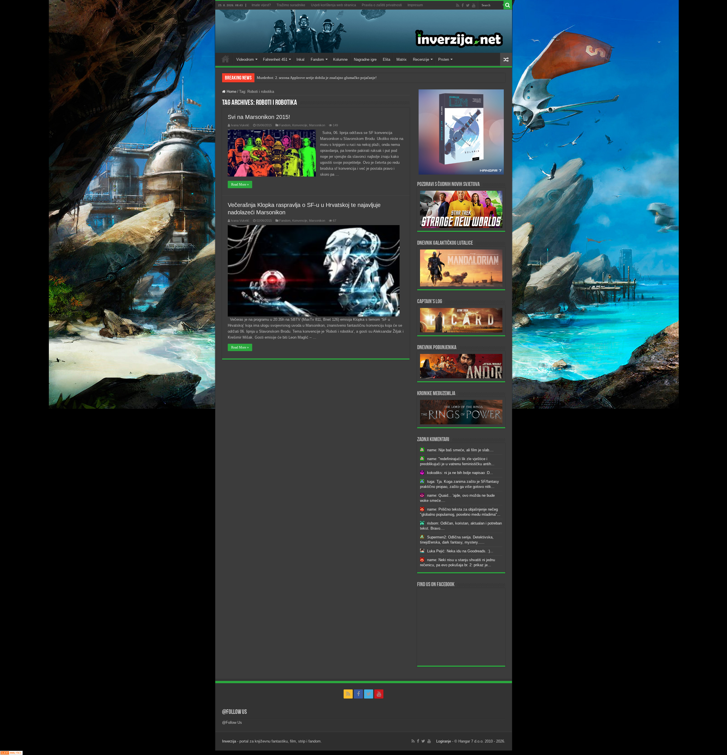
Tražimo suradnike (291, 5)
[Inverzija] (363, 31)
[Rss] (458, 5)
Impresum (415, 5)
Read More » (240, 184)
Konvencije (299, 125)
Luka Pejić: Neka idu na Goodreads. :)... (460, 551)
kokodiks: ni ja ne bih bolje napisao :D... (460, 473)
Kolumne (340, 59)
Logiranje (443, 741)
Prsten (443, 59)
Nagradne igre (365, 59)
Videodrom (245, 59)
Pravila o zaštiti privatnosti (382, 5)
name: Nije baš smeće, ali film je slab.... (460, 450)
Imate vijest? (261, 5)
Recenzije (421, 59)
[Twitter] (467, 5)
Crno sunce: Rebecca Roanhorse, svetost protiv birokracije (302, 78)
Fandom (317, 59)
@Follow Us (234, 712)
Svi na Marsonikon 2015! (259, 117)
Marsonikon (317, 125)
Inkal (300, 59)
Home (225, 59)
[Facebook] (462, 5)
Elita (386, 59)
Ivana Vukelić (240, 125)
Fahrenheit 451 (275, 59)
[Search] (508, 5)
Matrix (401, 59)
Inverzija (229, 741)
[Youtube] (473, 5)
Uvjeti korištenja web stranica (333, 5)
